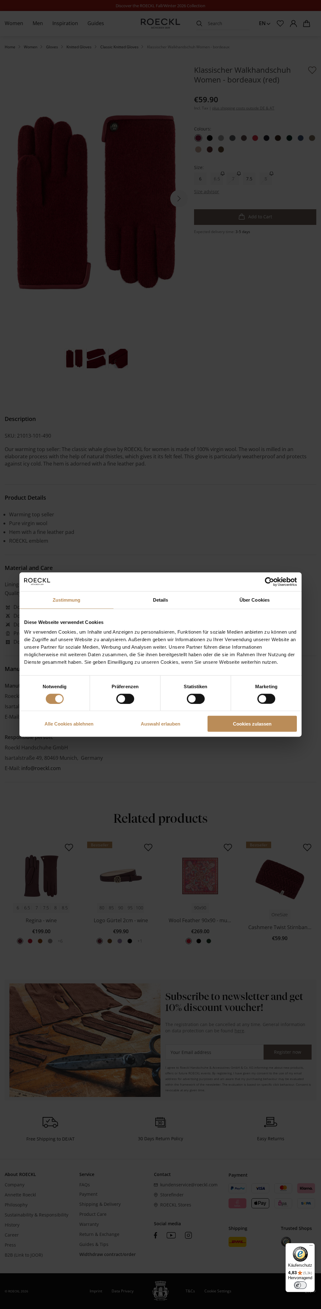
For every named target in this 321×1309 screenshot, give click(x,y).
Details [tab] (160, 599)
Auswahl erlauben (160, 723)
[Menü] (311, 1247)
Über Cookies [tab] (254, 599)
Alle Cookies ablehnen (69, 723)
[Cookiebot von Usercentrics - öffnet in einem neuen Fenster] (269, 581)
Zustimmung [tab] (67, 599)
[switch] (125, 699)
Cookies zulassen (252, 723)
